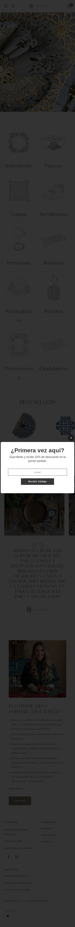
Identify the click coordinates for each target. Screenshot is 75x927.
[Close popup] (71, 438)
